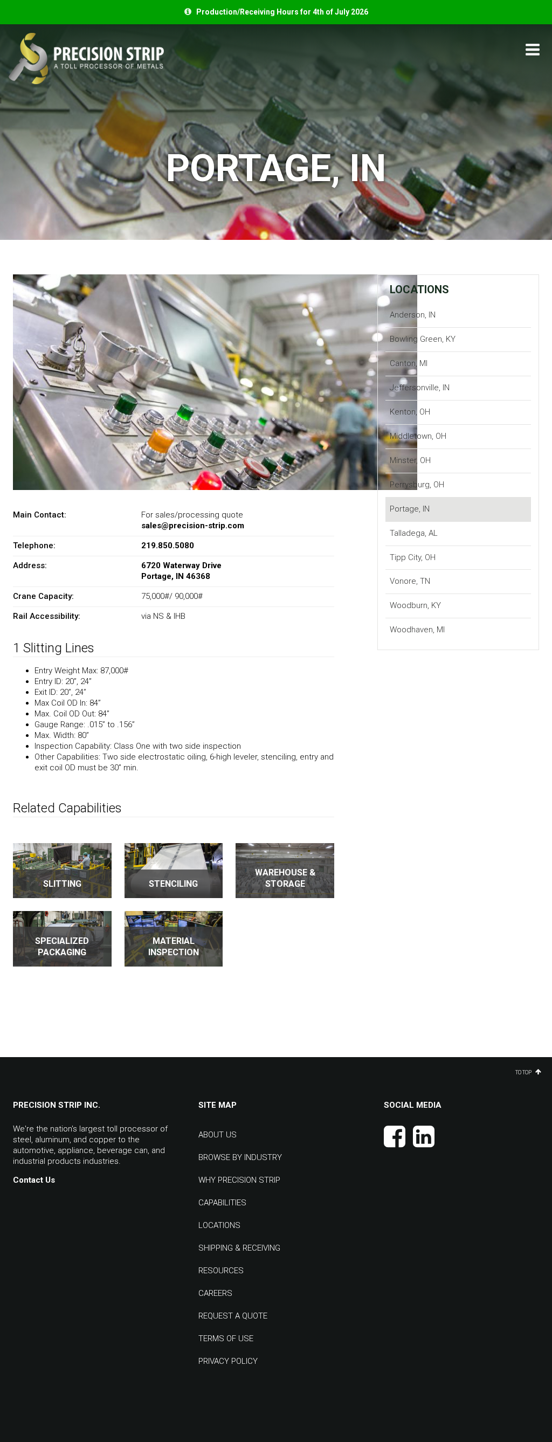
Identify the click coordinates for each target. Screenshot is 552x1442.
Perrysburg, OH (417, 484)
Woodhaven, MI (417, 629)
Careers (215, 1293)
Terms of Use (225, 1338)
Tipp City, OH (413, 557)
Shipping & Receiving (239, 1248)
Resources (221, 1270)
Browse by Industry (240, 1157)
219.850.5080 (167, 545)
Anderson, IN (413, 315)
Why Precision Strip (239, 1180)
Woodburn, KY (415, 605)
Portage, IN (410, 509)
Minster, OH (410, 460)
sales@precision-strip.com (192, 525)
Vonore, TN (410, 581)
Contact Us (34, 1180)
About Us (217, 1135)
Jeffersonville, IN (420, 387)
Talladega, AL (414, 533)
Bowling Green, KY (423, 339)
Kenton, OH (410, 412)
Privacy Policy (228, 1361)
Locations (419, 289)
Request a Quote (232, 1316)
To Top (524, 1072)
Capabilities (222, 1203)
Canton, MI (408, 363)
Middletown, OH (418, 436)
